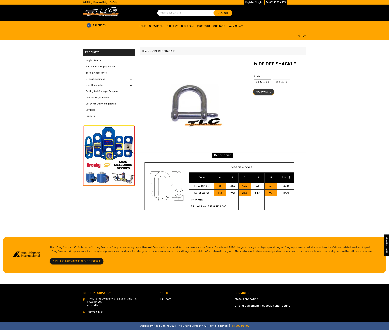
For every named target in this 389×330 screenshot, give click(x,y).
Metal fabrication (95, 85)
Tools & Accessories (96, 73)
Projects (90, 116)
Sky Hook (90, 110)
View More (235, 26)
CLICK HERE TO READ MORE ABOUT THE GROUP (77, 261)
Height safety (93, 60)
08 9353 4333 (95, 312)
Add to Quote (263, 92)
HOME (142, 26)
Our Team (165, 299)
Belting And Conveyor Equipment (103, 91)
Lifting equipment (95, 79)
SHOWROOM (156, 26)
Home (145, 51)
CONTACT (219, 26)
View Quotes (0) (386, 245)
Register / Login (253, 2)
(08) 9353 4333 (277, 2)
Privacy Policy (240, 325)
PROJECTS (203, 26)
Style (257, 76)
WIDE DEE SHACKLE (163, 51)
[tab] (109, 61)
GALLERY (172, 26)
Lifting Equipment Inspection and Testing (262, 305)
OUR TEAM (187, 26)
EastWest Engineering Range (101, 104)
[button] (109, 25)
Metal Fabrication (246, 299)
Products (99, 25)
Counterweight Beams (98, 97)
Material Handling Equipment (101, 66)
